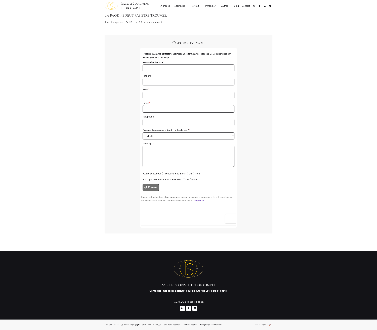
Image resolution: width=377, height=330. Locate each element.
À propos (165, 5)
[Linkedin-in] (264, 6)
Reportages (179, 5)
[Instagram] (254, 6)
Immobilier (210, 5)
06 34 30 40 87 (195, 301)
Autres (224, 5)
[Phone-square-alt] (269, 6)
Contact (246, 5)
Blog (236, 5)
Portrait (195, 5)
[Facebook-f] (259, 6)
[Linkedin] (194, 308)
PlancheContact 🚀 (263, 325)
